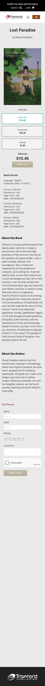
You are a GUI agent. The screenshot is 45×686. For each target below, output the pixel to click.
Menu (36, 17)
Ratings (7, 433)
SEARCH (15, 7)
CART (28, 7)
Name (6, 411)
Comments (9, 445)
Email (6, 422)
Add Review (8, 404)
